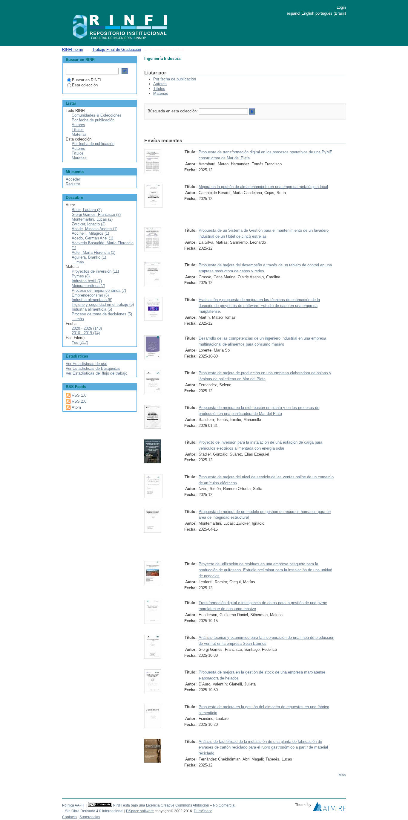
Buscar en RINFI (86, 80)
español (293, 13)
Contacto (69, 817)
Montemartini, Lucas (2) (92, 219)
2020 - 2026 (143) (87, 328)
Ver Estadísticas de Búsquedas (93, 368)
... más (78, 262)
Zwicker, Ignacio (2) (88, 224)
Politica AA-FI (73, 805)
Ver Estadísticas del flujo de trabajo (96, 373)
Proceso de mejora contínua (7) (99, 290)
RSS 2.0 (79, 401)
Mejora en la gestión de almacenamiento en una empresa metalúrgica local (263, 186)
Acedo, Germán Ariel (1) (92, 238)
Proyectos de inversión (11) (95, 271)
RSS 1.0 (79, 395)
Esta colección (85, 85)
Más (342, 775)
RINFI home (72, 49)
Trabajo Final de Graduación (116, 49)
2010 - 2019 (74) (86, 333)
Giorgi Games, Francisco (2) (96, 214)
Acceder (73, 179)
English (307, 13)
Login (341, 7)
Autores (160, 84)
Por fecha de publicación (174, 79)
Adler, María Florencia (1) (93, 252)
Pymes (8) (81, 276)
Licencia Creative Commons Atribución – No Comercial (190, 805)
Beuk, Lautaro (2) (87, 209)
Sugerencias (89, 817)
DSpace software (140, 811)
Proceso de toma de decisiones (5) (102, 314)
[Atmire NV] (329, 808)
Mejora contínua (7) (88, 285)
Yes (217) (80, 342)
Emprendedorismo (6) (90, 295)
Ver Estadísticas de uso (86, 363)
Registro (73, 184)
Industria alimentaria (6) (92, 299)
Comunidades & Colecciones (97, 115)
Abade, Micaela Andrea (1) (94, 229)
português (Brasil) (330, 13)
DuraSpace (203, 811)
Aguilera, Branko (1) (89, 257)
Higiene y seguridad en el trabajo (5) (103, 304)
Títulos (159, 88)
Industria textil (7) (87, 281)
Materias (160, 93)
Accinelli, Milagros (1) (90, 233)
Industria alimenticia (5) (92, 309)
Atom (76, 407)
